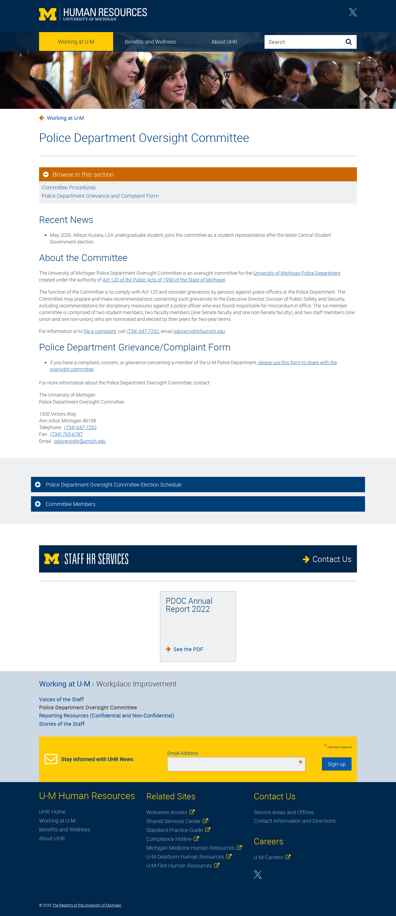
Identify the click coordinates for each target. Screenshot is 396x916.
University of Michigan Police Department (297, 273)
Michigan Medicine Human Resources (190, 847)
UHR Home (52, 811)
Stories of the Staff (62, 723)
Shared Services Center (173, 821)
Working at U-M (76, 41)
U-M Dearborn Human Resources (185, 856)
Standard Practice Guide (174, 830)
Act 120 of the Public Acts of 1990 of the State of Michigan (164, 279)
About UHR (224, 41)
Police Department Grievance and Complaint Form (100, 195)
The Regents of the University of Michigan (86, 905)
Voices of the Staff (61, 699)
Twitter (353, 14)
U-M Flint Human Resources (179, 865)
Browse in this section (83, 174)
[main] (198, 279)
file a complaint (100, 331)
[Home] (93, 15)
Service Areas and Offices (284, 812)
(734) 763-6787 (66, 434)
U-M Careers (268, 857)
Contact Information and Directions (295, 820)
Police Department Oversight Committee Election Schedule (114, 484)
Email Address (235, 753)
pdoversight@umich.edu (199, 331)
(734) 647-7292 (142, 331)
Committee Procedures (69, 187)
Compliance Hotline (169, 838)
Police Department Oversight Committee (88, 707)
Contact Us (332, 558)
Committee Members (70, 504)
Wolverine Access (166, 812)
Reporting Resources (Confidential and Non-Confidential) (106, 715)
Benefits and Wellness (150, 41)
